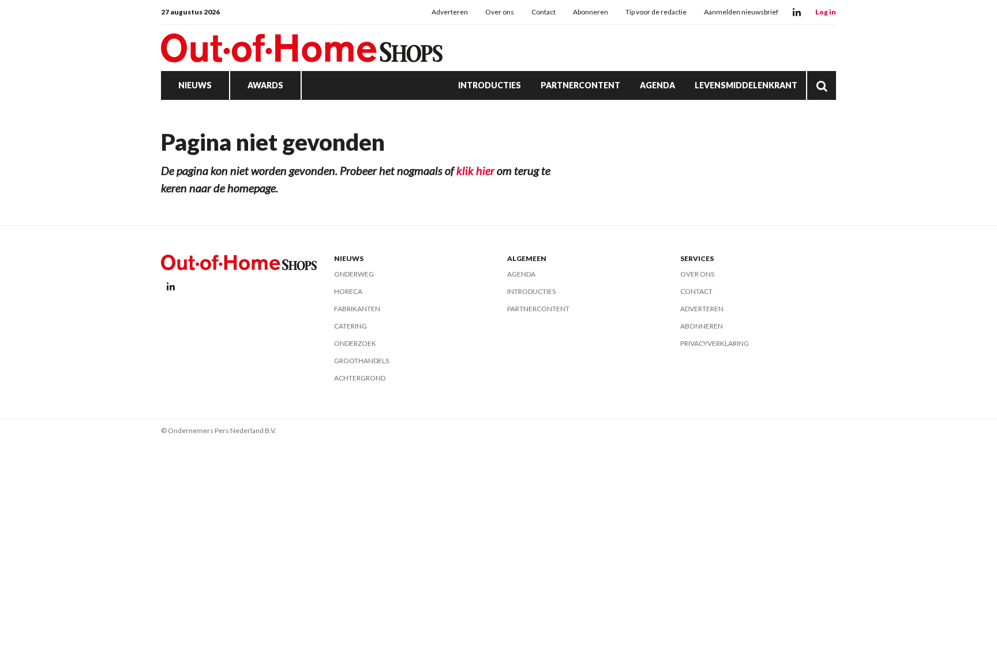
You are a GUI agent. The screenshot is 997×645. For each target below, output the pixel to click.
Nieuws (195, 85)
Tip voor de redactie (656, 12)
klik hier (475, 170)
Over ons (499, 12)
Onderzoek (355, 343)
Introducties (489, 85)
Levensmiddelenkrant (746, 85)
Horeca (348, 291)
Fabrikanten (357, 308)
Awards (265, 85)
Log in (825, 12)
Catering (350, 326)
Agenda (657, 85)
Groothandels (361, 360)
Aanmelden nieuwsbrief (741, 12)
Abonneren (590, 12)
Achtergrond (359, 378)
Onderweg (354, 274)
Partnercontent (580, 85)
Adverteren (450, 12)
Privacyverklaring (714, 343)
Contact (543, 12)
